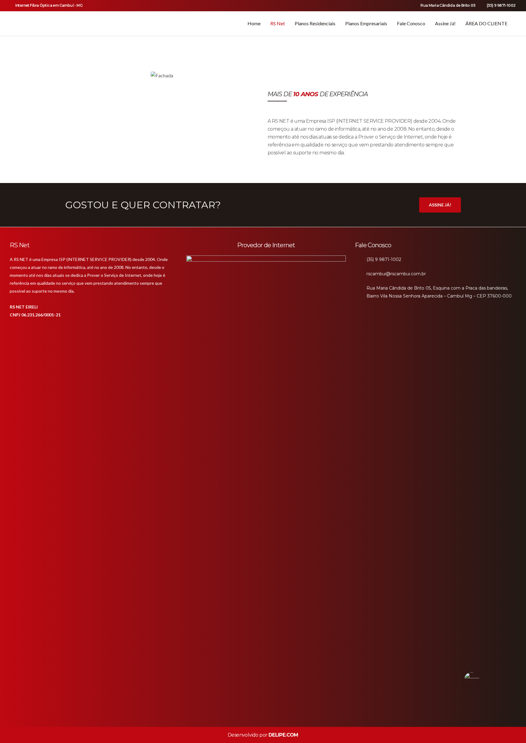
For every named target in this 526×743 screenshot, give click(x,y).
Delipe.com (283, 735)
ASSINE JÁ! (440, 204)
